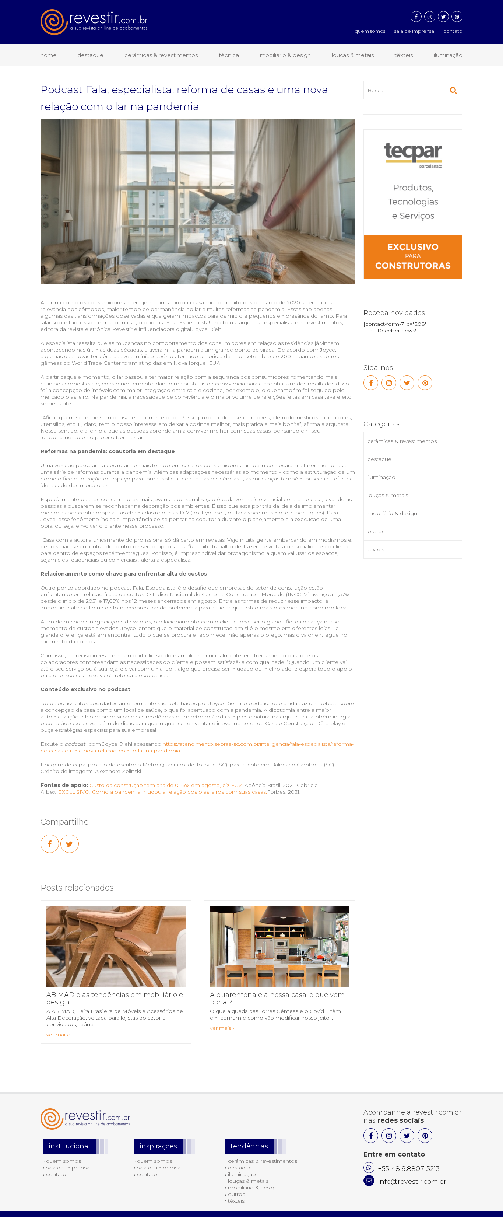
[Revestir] (94, 17)
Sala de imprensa (414, 31)
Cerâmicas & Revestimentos (161, 55)
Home (49, 55)
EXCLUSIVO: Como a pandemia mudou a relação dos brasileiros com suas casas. (162, 791)
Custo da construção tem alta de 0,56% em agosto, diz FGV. (166, 785)
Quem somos (370, 31)
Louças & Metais (353, 55)
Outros (375, 531)
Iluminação (448, 55)
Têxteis (403, 55)
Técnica (229, 55)
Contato (452, 31)
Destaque (90, 55)
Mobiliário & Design (285, 55)
